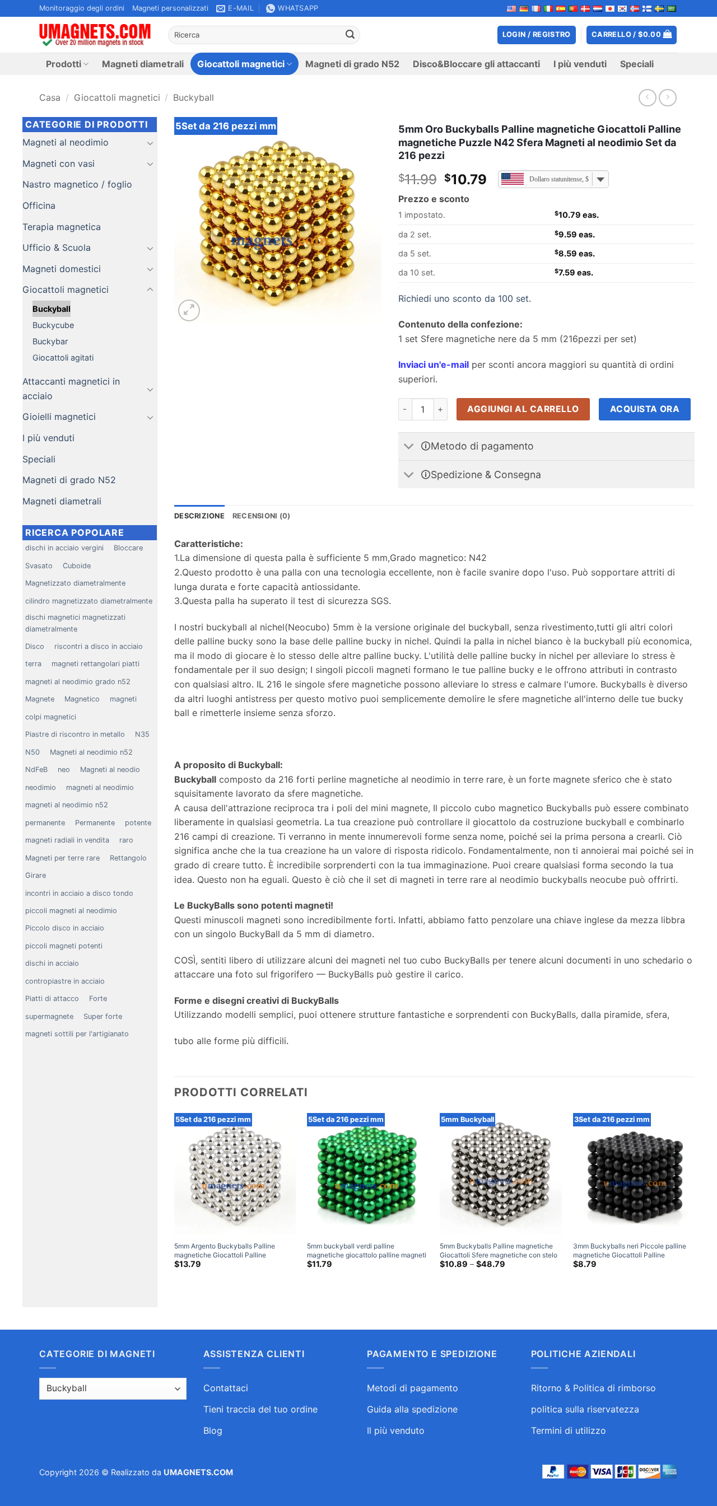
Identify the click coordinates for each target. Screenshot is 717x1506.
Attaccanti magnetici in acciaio (71, 388)
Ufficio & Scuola (56, 247)
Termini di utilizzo (568, 1430)
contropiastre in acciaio (65, 981)
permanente (45, 823)
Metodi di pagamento (412, 1387)
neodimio (40, 787)
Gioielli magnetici (59, 416)
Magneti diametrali (143, 63)
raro (126, 840)
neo (64, 769)
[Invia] (350, 35)
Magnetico (82, 699)
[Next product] (647, 97)
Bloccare (128, 548)
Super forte (102, 1016)
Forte (98, 998)
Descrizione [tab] (199, 516)
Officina (38, 205)
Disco (34, 646)
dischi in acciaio (52, 963)
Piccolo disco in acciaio (64, 928)
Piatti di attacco (52, 998)
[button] (631, 35)
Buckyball (193, 97)
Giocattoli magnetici (241, 63)
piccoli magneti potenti (64, 946)
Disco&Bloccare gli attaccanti (476, 63)
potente (138, 823)
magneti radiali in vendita (67, 840)
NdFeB (36, 769)
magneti (123, 699)
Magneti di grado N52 (352, 63)
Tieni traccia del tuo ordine (260, 1409)
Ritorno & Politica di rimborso (593, 1387)
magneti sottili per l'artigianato (77, 1034)
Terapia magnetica (61, 226)
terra (33, 664)
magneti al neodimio (100, 787)
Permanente (95, 823)
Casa (49, 97)
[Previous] (174, 1200)
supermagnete (49, 1016)
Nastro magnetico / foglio (77, 184)
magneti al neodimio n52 (66, 805)
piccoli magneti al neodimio (71, 910)
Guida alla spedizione (412, 1409)
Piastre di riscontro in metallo (75, 734)
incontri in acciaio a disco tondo (79, 893)
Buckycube (53, 325)
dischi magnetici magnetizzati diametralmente (75, 623)
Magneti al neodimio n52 (91, 752)
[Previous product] (667, 97)
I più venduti (580, 63)
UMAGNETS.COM (198, 1472)
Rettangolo (128, 858)
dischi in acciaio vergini (64, 548)
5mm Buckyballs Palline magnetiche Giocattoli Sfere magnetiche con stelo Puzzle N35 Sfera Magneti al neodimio (500, 1255)
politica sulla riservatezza (585, 1409)
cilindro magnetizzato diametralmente (88, 601)
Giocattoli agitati (63, 357)
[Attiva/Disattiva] (150, 142)
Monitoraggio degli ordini (81, 8)
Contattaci (225, 1387)
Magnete (39, 699)
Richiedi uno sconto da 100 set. (464, 298)
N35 (142, 734)
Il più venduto (396, 1430)
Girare (35, 875)
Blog (212, 1430)
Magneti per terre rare (62, 858)
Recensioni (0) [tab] (261, 516)
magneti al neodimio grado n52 (78, 681)
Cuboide (77, 566)
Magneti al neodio (110, 769)
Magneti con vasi (58, 163)
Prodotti (63, 63)
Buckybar (50, 341)
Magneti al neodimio (65, 142)
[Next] (694, 1200)
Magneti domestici (61, 268)
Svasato (39, 566)
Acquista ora (645, 409)
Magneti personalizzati (170, 8)
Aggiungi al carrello (523, 409)
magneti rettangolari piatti (95, 664)
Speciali (637, 63)
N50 (32, 752)
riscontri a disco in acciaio (98, 646)
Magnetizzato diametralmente (75, 583)
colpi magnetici (50, 717)
